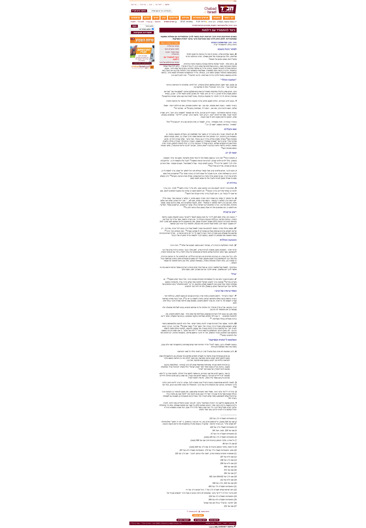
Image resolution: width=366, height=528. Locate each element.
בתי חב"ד (143, 5)
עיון (235, 25)
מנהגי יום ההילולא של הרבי (169, 62)
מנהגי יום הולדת (173, 46)
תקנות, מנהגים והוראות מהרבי (204, 25)
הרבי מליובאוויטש (225, 25)
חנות (150, 5)
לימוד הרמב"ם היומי (172, 49)
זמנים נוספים (169, 22)
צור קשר (133, 5)
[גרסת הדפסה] (203, 512)
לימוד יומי (158, 5)
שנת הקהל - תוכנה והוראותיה (172, 53)
